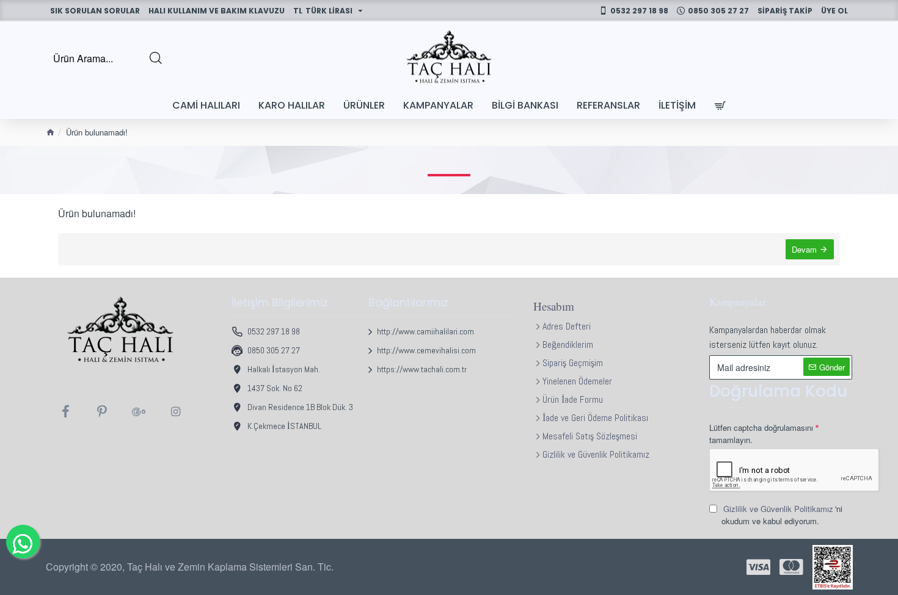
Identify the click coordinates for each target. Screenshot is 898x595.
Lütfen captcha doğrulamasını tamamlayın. (761, 433)
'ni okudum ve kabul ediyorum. (781, 515)
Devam (804, 249)
